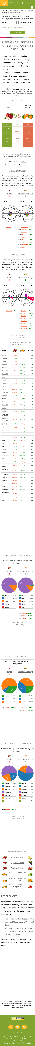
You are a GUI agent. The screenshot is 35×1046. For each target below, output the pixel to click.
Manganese (5, 455)
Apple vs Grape (17, 863)
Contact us (17, 1036)
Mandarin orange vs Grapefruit (17, 886)
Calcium (4, 361)
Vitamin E (4, 452)
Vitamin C (4, 355)
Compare (30, 10)
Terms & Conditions (24, 1038)
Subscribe (27, 1036)
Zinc (3, 443)
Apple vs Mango (17, 868)
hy (21, 1032)
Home (3, 10)
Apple (22, 10)
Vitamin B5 (5, 371)
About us (7, 1036)
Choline (4, 408)
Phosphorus (5, 401)
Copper (4, 389)
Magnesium (5, 380)
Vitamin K (4, 395)
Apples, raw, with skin (24, 91)
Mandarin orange (15, 12)
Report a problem (17, 1040)
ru (17, 1032)
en (13, 1032)
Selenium (4, 459)
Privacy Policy (9, 1038)
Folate (3, 377)
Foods (10, 10)
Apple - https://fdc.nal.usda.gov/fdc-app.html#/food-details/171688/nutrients (19, 922)
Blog (27, 3)
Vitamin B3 (5, 392)
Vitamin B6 (5, 374)
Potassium (4, 383)
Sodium (4, 449)
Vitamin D (19, 335)
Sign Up (20, 3)
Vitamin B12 (18, 337)
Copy (23, 161)
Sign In (11, 3)
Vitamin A (4, 364)
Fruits (16, 10)
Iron (3, 437)
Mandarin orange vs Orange (17, 879)
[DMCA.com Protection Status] (17, 1019)
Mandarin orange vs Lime (17, 873)
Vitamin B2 (5, 405)
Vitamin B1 (5, 367)
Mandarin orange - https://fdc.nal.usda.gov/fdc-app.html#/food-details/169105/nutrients (19, 931)
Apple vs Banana (17, 857)
